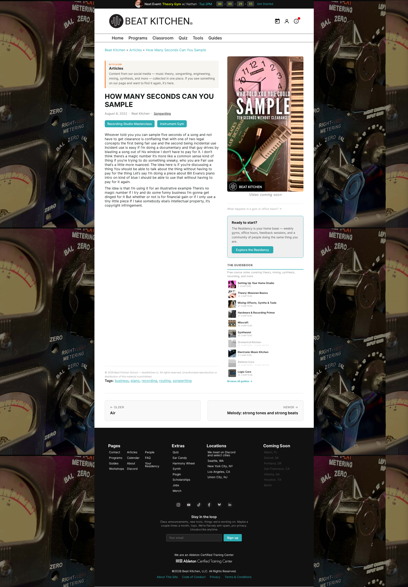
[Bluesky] (220, 505)
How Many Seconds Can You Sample (176, 50)
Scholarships (181, 479)
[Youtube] (189, 505)
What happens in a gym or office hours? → (254, 208)
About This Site (167, 577)
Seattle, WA (216, 460)
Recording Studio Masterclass (129, 124)
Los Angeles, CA (219, 471)
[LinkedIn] (230, 505)
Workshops (116, 468)
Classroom (162, 38)
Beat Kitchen (115, 50)
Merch (177, 490)
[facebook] (209, 505)
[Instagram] (178, 505)
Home (117, 38)
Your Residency (152, 465)
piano (135, 380)
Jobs (176, 485)
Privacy (215, 577)
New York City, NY (220, 466)
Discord (132, 468)
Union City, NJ (217, 477)
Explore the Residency (252, 250)
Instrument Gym (172, 124)
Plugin (177, 474)
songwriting (182, 380)
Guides (215, 38)
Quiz (183, 38)
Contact (114, 452)
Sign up (232, 537)
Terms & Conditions (238, 577)
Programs (138, 38)
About (131, 463)
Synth (177, 468)
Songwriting (162, 113)
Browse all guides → (239, 381)
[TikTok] (199, 505)
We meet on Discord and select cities (221, 453)
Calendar (133, 457)
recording (149, 380)
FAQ (148, 457)
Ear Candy (180, 457)
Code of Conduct (194, 577)
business (122, 380)
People (149, 452)
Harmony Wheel (184, 463)
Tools (198, 38)
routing (165, 380)
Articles (135, 50)
